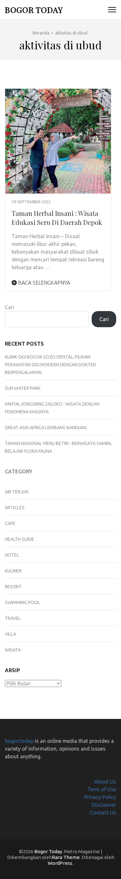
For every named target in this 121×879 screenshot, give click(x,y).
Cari (9, 307)
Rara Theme (66, 857)
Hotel (12, 555)
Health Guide (19, 539)
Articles (15, 507)
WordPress (60, 863)
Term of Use (101, 789)
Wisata (13, 649)
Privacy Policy (100, 797)
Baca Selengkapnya (43, 283)
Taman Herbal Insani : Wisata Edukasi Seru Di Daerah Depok (57, 218)
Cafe (10, 523)
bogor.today (19, 741)
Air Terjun (16, 491)
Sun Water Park (22, 388)
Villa (10, 634)
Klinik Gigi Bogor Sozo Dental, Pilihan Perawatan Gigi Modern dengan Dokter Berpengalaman (50, 364)
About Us (105, 781)
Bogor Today (34, 9)
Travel (13, 618)
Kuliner (13, 570)
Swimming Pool (22, 602)
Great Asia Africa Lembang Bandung (46, 427)
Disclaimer (104, 805)
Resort (13, 586)
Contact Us (103, 812)
